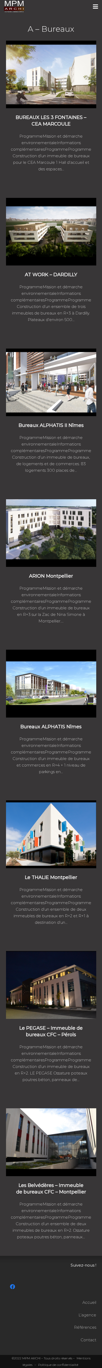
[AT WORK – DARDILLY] (51, 232)
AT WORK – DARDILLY (51, 275)
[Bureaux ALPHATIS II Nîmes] (51, 382)
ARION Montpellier (51, 576)
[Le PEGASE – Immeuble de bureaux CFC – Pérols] (51, 985)
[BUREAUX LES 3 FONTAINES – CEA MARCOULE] (51, 74)
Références (85, 1327)
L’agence (87, 1314)
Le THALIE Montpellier (51, 877)
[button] (95, 6)
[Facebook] (12, 1286)
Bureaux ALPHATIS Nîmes (51, 727)
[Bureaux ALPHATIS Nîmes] (51, 684)
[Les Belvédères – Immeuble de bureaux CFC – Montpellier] (51, 1142)
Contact (88, 1339)
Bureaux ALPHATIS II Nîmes (51, 425)
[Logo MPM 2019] (14, 6)
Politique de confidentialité (58, 1365)
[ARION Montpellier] (51, 533)
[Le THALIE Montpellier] (51, 834)
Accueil (89, 1302)
